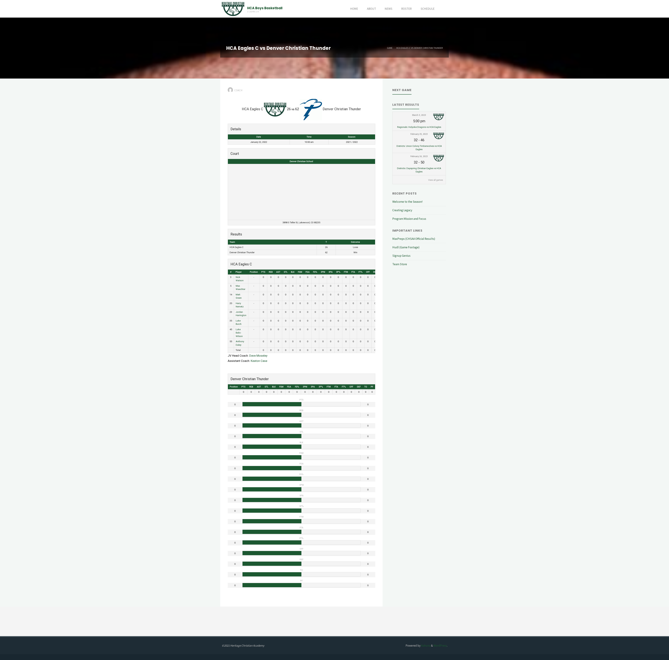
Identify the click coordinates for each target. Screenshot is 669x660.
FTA (353, 272)
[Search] (443, 9)
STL (285, 272)
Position (254, 272)
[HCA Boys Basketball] (233, 9)
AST (278, 272)
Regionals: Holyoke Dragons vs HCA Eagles (419, 127)
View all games (435, 180)
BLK (292, 272)
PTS (263, 272)
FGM (300, 272)
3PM (323, 272)
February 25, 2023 (419, 134)
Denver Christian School (301, 161)
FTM (346, 272)
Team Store (399, 264)
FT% (361, 272)
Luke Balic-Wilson (239, 332)
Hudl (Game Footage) (406, 247)
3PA (331, 272)
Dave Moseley (258, 355)
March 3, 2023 (419, 115)
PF (372, 387)
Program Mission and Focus (409, 219)
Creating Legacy (402, 210)
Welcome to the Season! (407, 202)
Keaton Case (259, 361)
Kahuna (425, 645)
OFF (368, 272)
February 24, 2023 (419, 156)
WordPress (440, 645)
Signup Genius (401, 256)
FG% (315, 272)
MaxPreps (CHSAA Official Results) (413, 239)
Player (239, 272)
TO (365, 387)
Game (390, 47)
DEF (375, 272)
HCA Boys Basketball (264, 8)
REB (271, 272)
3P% (338, 272)
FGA (308, 272)
